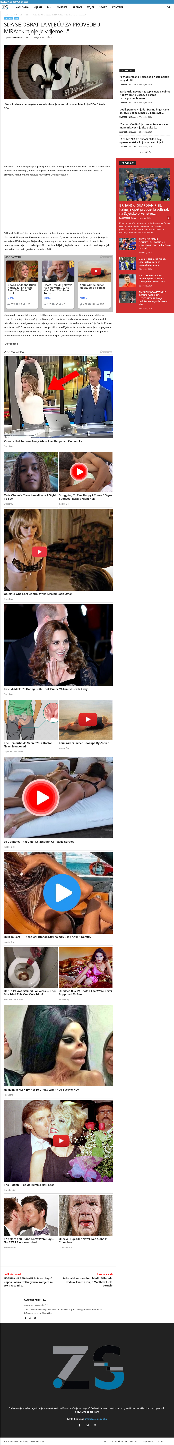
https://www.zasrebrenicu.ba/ (36, 1305)
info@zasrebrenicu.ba (96, 1419)
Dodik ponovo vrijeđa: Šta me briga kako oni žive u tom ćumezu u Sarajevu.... (144, 111)
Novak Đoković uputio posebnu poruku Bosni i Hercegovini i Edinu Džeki (152, 278)
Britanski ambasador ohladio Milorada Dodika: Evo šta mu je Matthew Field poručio (87, 1282)
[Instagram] (87, 1425)
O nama (102, 1441)
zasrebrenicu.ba (37, 1441)
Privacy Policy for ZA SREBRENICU (124, 1441)
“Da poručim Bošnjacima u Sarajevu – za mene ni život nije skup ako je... (144, 126)
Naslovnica (8, 15)
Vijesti (38, 7)
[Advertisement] (58, 138)
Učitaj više (144, 152)
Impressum (148, 1441)
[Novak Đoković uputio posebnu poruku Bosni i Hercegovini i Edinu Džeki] (127, 280)
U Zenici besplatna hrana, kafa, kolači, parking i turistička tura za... (152, 261)
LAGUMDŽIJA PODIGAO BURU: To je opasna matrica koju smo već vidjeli (141, 140)
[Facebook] (26, 1318)
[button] (168, 7)
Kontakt (117, 7)
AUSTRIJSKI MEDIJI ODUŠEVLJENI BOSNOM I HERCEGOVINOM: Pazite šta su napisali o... (155, 244)
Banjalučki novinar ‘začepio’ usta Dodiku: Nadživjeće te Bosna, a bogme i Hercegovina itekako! (144, 95)
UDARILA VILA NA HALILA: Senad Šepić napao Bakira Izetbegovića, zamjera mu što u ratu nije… (29, 1282)
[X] (30, 1318)
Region (77, 7)
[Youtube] (35, 1318)
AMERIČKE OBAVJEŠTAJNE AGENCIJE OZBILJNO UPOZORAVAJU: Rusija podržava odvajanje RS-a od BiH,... (153, 298)
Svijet (90, 7)
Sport (103, 7)
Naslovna (22, 7)
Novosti (19, 15)
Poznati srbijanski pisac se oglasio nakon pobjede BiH (144, 78)
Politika (61, 7)
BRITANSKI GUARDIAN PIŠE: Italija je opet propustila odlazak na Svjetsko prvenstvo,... (144, 209)
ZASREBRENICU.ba (19, 37)
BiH (49, 7)
